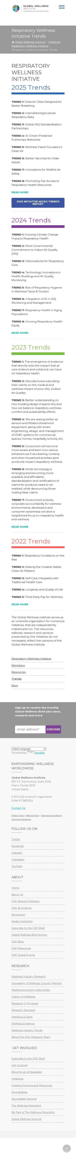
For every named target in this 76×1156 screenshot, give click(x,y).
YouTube (16, 866)
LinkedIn (16, 852)
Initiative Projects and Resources (31, 1085)
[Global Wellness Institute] (30, 8)
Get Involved (19, 1065)
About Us (17, 894)
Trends (16, 678)
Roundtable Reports (24, 1098)
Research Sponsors (23, 1010)
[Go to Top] (67, 1148)
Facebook (17, 846)
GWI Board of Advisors (25, 901)
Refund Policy (32, 815)
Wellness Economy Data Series (30, 990)
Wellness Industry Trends (26, 1030)
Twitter (15, 839)
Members (18, 665)
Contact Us (18, 808)
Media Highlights (22, 921)
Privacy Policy (18, 815)
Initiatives (17, 1078)
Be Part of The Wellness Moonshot (33, 1112)
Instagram (17, 859)
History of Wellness (23, 996)
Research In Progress (24, 1003)
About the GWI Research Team (30, 1037)
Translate (39, 752)
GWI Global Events (23, 955)
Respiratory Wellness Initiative (31, 658)
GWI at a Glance (21, 908)
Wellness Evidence (23, 1023)
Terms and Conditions (51, 815)
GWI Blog (17, 941)
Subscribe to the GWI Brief (28, 928)
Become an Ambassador (26, 1072)
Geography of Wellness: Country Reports (36, 983)
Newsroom (18, 914)
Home (15, 887)
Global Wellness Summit (26, 1119)
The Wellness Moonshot (26, 1105)
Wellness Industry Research (28, 976)
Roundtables (19, 1092)
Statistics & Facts (22, 1016)
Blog (14, 685)
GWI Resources (21, 948)
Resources (18, 672)
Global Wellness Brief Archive (29, 934)
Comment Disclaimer (21, 819)
